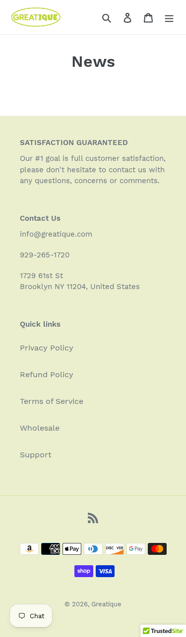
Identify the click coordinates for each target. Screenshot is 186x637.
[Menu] (169, 17)
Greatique (106, 604)
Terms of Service (51, 401)
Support (36, 454)
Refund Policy (46, 374)
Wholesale (40, 428)
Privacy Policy (46, 347)
